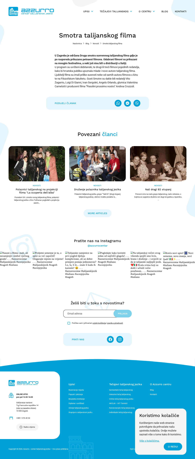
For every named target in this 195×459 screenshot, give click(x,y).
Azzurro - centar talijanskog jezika (31, 11)
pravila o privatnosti (115, 323)
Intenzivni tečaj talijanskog (120, 394)
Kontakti (180, 11)
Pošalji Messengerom (127, 103)
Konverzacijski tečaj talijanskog (122, 408)
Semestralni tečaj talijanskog (121, 390)
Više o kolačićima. (149, 440)
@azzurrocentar (97, 245)
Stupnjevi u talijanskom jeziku (80, 412)
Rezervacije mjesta (76, 390)
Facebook (110, 339)
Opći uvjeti (134, 449)
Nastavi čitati (37, 175)
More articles (97, 213)
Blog (164, 11)
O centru (145, 11)
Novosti (96, 43)
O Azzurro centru (160, 384)
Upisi (86, 11)
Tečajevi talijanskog (114, 11)
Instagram (119, 339)
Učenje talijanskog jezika (79, 408)
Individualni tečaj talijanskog (120, 412)
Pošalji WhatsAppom (118, 103)
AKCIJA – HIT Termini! (118, 403)
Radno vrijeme (29, 427)
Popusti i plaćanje (76, 394)
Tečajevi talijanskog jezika (125, 384)
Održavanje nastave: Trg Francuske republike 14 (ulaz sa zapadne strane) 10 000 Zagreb (27, 402)
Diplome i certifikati (76, 403)
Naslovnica (77, 43)
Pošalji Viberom (136, 103)
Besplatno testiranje (77, 399)
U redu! (173, 446)
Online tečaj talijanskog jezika (121, 399)
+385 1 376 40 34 (23, 418)
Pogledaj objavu (16, 258)
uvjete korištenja (99, 323)
